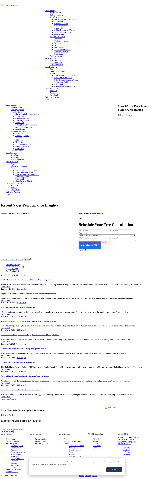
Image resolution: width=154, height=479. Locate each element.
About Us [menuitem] (53, 91)
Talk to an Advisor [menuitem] (52, 97)
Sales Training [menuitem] (50, 11)
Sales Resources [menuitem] (51, 67)
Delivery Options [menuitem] (56, 15)
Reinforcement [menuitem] (55, 13)
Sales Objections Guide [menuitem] (63, 78)
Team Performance (15, 267)
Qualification (12, 271)
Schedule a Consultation (91, 213)
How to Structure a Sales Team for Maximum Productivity (21, 390)
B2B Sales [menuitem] (58, 45)
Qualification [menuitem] (59, 34)
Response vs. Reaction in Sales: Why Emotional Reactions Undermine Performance (29, 293)
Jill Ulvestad (20, 275)
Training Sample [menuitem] (56, 56)
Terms (81, 476)
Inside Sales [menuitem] (58, 28)
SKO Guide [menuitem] (59, 84)
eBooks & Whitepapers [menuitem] (58, 71)
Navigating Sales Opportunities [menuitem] (66, 19)
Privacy (88, 476)
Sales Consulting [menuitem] (56, 63)
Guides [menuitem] (52, 73)
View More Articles (8, 399)
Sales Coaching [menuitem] (55, 60)
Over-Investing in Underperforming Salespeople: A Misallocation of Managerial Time (30, 335)
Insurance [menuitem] (58, 39)
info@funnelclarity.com (127, 442)
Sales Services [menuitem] (50, 58)
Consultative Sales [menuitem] (61, 24)
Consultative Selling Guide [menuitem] (64, 86)
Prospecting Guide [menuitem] (61, 82)
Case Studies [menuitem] (54, 95)
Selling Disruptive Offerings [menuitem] (65, 30)
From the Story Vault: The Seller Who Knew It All (18, 362)
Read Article (5, 287)
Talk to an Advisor (125, 115)
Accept (114, 469)
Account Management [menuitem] (62, 32)
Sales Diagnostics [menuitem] (56, 65)
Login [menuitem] (47, 99)
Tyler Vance (21, 303)
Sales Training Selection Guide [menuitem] (66, 80)
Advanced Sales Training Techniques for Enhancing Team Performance (25, 376)
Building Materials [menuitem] (61, 52)
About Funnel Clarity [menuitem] (53, 89)
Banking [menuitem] (57, 43)
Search (27, 259)
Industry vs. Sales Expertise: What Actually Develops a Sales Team (23, 349)
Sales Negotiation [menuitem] (61, 26)
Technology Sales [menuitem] (61, 41)
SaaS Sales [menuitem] (58, 54)
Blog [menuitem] (51, 69)
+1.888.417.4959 (124, 444)
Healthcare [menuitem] (58, 47)
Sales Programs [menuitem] (55, 17)
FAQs (94, 476)
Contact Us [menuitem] (97, 446)
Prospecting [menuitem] (58, 21)
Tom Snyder (21, 289)
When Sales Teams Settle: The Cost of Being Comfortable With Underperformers (28, 321)
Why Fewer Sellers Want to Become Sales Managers (18, 307)
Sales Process (13, 265)
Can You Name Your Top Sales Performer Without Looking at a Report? (25, 280)
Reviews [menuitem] (53, 93)
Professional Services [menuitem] (62, 50)
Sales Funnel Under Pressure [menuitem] (65, 76)
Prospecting (12, 269)
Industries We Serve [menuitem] (57, 37)
